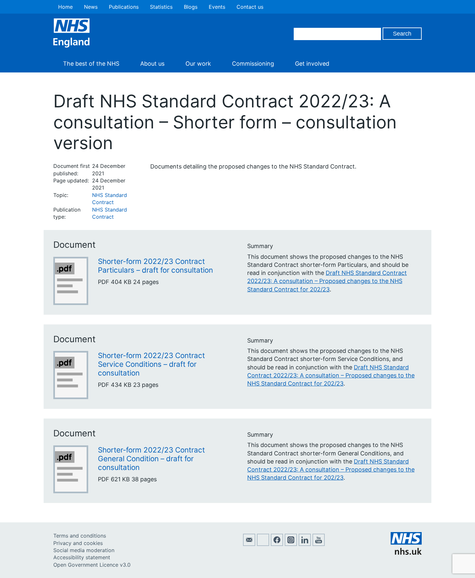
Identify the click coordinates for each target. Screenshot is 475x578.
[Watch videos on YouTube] (318, 544)
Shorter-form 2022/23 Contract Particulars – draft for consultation (155, 265)
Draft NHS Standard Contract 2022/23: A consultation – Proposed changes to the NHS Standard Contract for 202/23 (327, 280)
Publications (124, 7)
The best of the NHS (91, 63)
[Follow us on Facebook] (277, 544)
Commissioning (253, 63)
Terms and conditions (79, 535)
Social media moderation (83, 550)
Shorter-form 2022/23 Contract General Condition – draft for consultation (151, 458)
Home (65, 7)
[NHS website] (406, 553)
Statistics (161, 7)
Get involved (312, 63)
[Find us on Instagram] (291, 544)
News (91, 7)
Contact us (250, 7)
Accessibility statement (81, 557)
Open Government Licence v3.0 (92, 565)
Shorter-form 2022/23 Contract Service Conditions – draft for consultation (151, 364)
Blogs (190, 7)
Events (217, 7)
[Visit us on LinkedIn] (305, 544)
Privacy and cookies (78, 543)
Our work (198, 63)
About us (152, 63)
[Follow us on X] (263, 544)
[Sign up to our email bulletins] (249, 544)
